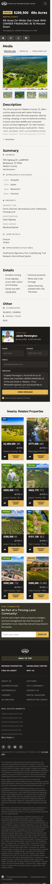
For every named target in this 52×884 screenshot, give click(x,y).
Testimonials (8, 690)
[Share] (18, 38)
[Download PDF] (3, 38)
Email (5, 360)
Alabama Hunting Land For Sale (12, 714)
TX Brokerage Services (38, 877)
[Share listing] (4, 457)
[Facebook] (3, 747)
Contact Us (33, 690)
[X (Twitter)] (9, 747)
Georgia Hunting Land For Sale (11, 734)
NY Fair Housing (6, 879)
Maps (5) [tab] (24, 51)
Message (6, 371)
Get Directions (9, 169)
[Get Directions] (10, 38)
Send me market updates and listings (17, 398)
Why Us (30, 671)
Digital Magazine (36, 695)
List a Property (35, 686)
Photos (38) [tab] (10, 51)
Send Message (25, 392)
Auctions (32, 681)
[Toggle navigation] (45, 3)
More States (7, 737)
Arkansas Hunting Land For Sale (12, 722)
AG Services (7, 700)
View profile (22, 339)
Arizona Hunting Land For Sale (11, 718)
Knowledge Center (37, 666)
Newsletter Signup (37, 700)
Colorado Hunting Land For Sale (12, 726)
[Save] (26, 38)
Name (4, 348)
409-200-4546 (35, 339)
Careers (6, 695)
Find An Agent (9, 671)
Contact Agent (16, 456)
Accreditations (9, 686)
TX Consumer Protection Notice (17, 877)
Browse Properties (11, 666)
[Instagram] (21, 747)
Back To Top (25, 658)
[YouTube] (15, 747)
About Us (6, 681)
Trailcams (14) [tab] (39, 51)
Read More (10, 139)
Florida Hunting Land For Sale (11, 730)
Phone (30, 348)
